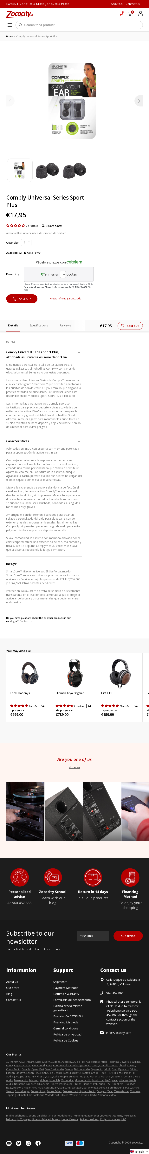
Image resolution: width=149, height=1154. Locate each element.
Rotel (47, 1087)
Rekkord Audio (22, 1087)
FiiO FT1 (106, 693)
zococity (137, 1142)
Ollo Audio (43, 1084)
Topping (11, 1095)
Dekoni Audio (82, 1069)
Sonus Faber (54, 1091)
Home (9, 36)
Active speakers (89, 1119)
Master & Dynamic (123, 1076)
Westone (74, 1095)
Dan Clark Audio (54, 1069)
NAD (107, 1080)
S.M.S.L (127, 1087)
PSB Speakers (115, 1084)
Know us (74, 767)
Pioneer (87, 1084)
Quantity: (12, 242)
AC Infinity (12, 1061)
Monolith (54, 1080)
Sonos (34, 1091)
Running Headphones (87, 1115)
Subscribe (128, 936)
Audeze (55, 1061)
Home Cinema (70, 1119)
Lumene (74, 1076)
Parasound (66, 1084)
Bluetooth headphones (46, 1119)
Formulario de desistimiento (72, 1000)
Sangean (77, 1087)
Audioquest (93, 1061)
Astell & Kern (42, 1061)
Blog (9, 994)
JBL (21, 1076)
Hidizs (117, 1073)
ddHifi (107, 1069)
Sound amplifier (38, 1115)
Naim (115, 1080)
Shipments (60, 982)
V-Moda (49, 1095)
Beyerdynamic (22, 1065)
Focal (66, 1073)
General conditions (65, 1028)
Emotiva (20, 1073)
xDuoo (85, 1095)
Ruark (54, 1087)
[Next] (138, 100)
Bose (49, 1065)
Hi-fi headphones (16, 1115)
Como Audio (13, 1069)
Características (17, 441)
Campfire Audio (108, 1065)
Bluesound (38, 1065)
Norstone (19, 1084)
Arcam (30, 1061)
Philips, (78, 1084)
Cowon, (131, 1065)
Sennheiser (115, 1087)
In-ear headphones (60, 1115)
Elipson (10, 1073)
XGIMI (93, 1095)
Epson (30, 1073)
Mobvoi (44, 1080)
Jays (16, 1076)
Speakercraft (70, 1091)
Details (13, 325)
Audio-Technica (110, 1061)
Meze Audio (21, 1080)
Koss (49, 1076)
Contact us (25, 621)
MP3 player (24, 1119)
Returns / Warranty (66, 994)
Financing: (13, 274)
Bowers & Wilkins (130, 1061)
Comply (26, 1069)
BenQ (9, 1065)
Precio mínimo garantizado (65, 298)
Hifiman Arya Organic (70, 693)
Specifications (39, 325)
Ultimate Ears (24, 1095)
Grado (95, 1073)
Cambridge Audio (80, 1065)
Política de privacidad (67, 1034)
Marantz (95, 1076)
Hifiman (127, 1073)
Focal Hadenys (20, 693)
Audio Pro (79, 1061)
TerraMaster (121, 1091)
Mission (33, 1080)
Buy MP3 (106, 1115)
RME (40, 1087)
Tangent (101, 1091)
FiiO (37, 1073)
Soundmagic (22, 1091)
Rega (9, 1087)
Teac (110, 1091)
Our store (12, 988)
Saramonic (89, 1087)
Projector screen (110, 1119)
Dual (114, 1069)
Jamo (27, 1076)
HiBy (110, 1073)
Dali (41, 1069)
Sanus (10, 1091)
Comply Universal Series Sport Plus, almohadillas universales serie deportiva (36, 354)
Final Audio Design (51, 1073)
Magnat (84, 1076)
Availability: (14, 253)
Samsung (64, 1087)
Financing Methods (65, 1022)
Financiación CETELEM (68, 1016)
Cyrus (34, 1069)
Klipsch (41, 1076)
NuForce (31, 1084)
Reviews (65, 325)
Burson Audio (61, 1065)
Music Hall (98, 1080)
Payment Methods (65, 988)
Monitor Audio (83, 1080)
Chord (122, 1065)
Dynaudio (96, 1069)
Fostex (86, 1073)
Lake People (60, 1076)
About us (12, 982)
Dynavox (123, 1069)
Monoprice (67, 1080)
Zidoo (112, 1095)
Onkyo (54, 1084)
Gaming (117, 1115)
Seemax (102, 1087)
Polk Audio (99, 1084)
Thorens (135, 1091)
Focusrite (75, 1073)
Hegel (103, 1073)
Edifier (134, 1069)
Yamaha (103, 1095)
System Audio (87, 1091)
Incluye (11, 564)
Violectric (39, 1095)
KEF (34, 1076)
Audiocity (67, 1061)
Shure (135, 1087)
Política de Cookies (65, 1040)
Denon (69, 1069)
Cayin (95, 1065)
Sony (42, 1091)
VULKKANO (61, 1095)
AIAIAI (22, 1061)
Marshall (106, 1076)
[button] (16, 225)
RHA (34, 1087)
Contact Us (13, 1000)
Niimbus (123, 1080)
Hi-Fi (123, 1119)
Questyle (130, 1084)
